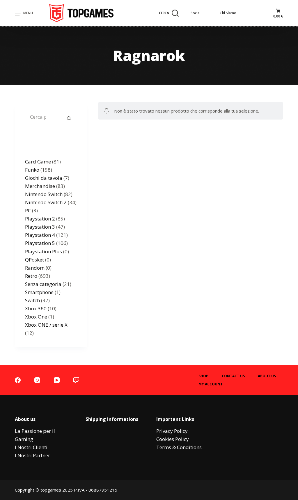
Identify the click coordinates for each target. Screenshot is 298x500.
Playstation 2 (40, 218)
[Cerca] (69, 118)
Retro (31, 276)
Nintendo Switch (44, 194)
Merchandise (40, 186)
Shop (203, 376)
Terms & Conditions (179, 447)
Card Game (38, 161)
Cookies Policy (172, 439)
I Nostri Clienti (31, 447)
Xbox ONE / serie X (46, 324)
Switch (32, 300)
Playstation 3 (40, 226)
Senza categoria (43, 284)
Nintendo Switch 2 (46, 202)
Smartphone (39, 292)
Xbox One (36, 316)
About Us (267, 376)
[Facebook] (18, 380)
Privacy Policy (172, 431)
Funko (32, 169)
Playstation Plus (43, 251)
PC (28, 210)
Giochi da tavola (43, 178)
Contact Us (233, 376)
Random (35, 267)
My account (210, 384)
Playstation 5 (40, 243)
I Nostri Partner (32, 455)
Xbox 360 (36, 308)
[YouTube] (57, 380)
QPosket (34, 259)
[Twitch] (76, 380)
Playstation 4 (40, 235)
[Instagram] (37, 380)
